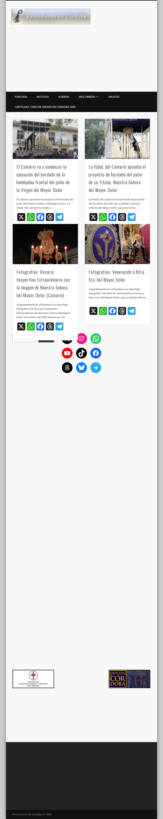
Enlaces (114, 96)
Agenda (63, 96)
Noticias (43, 96)
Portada (21, 96)
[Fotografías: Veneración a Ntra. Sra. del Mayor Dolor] (117, 244)
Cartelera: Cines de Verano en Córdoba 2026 (45, 107)
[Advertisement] (81, 62)
